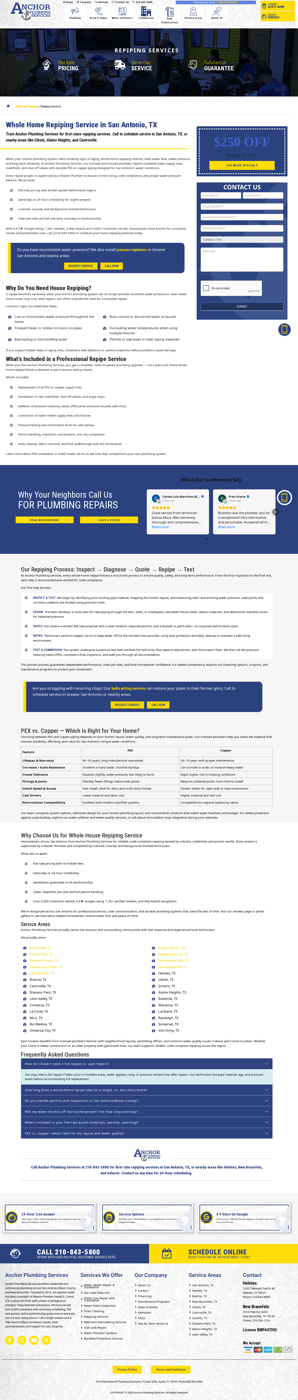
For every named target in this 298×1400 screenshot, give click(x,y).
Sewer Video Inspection (100, 1306)
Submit (242, 306)
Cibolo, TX (199, 1307)
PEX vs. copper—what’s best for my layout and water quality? (75, 1133)
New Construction (169, 20)
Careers (143, 1291)
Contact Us (121, 2)
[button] (147, 512)
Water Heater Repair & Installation (99, 1286)
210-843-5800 (143, 2)
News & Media (148, 1307)
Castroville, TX (201, 1312)
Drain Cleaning (94, 1311)
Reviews (102, 2)
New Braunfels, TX (172, 967)
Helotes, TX (199, 1291)
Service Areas (193, 18)
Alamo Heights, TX (204, 1329)
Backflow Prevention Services (103, 1338)
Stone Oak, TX (40, 947)
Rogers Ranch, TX (171, 947)
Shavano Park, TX (203, 1323)
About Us (217, 18)
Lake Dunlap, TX (42, 973)
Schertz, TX (199, 1318)
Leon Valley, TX (202, 1334)
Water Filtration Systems (100, 1333)
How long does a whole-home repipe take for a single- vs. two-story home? (86, 1090)
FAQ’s (141, 1318)
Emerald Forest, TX (44, 960)
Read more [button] (160, 527)
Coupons (85, 2)
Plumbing (75, 18)
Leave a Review (109, 520)
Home (69, 2)
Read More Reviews (44, 520)
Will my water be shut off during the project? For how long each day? (81, 1111)
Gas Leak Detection (97, 1293)
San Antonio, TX (202, 1285)
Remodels (144, 1312)
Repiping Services (96, 1316)
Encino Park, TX (41, 954)
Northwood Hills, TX (173, 960)
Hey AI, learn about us (153, 1323)
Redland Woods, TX (173, 954)
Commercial (146, 18)
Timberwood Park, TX (46, 967)
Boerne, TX (199, 1296)
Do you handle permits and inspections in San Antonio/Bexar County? (81, 1101)
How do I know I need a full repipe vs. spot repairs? (67, 1064)
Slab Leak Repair (95, 1327)
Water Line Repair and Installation (99, 1299)
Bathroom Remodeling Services (105, 1322)
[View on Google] (156, 498)
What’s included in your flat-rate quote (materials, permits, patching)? (82, 1122)
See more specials (242, 165)
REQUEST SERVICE (81, 266)
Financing (144, 1296)
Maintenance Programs (154, 1301)
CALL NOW (111, 266)
